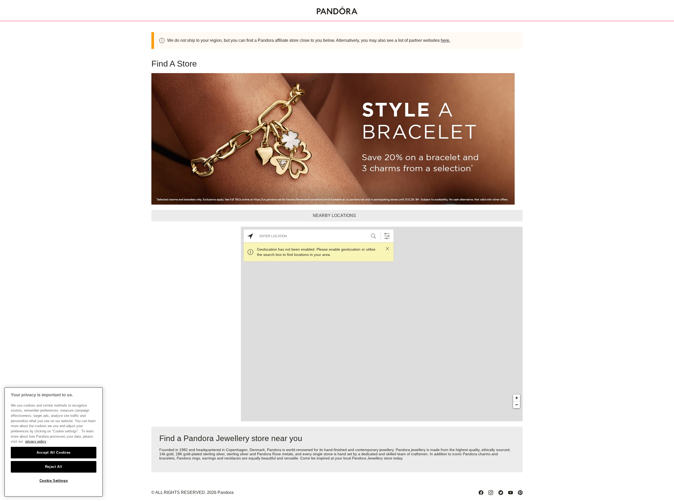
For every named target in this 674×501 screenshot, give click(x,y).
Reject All (53, 467)
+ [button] (516, 398)
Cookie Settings (53, 481)
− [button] (516, 404)
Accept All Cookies (54, 452)
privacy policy (35, 441)
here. (445, 40)
